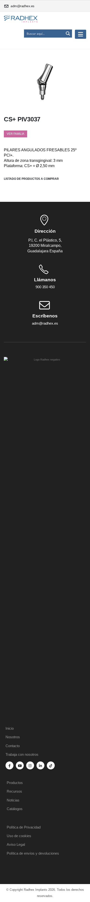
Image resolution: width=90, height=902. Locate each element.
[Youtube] (20, 765)
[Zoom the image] (45, 359)
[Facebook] (9, 765)
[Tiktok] (51, 765)
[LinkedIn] (40, 765)
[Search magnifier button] (68, 33)
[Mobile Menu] (80, 34)
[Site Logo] (20, 19)
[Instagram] (30, 765)
